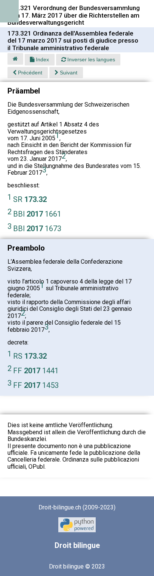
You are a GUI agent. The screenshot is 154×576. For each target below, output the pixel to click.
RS (30, 356)
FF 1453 (36, 385)
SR (30, 199)
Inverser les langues (90, 59)
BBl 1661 (37, 213)
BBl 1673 (37, 228)
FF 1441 (36, 370)
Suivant (67, 73)
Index (41, 59)
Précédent (29, 73)
